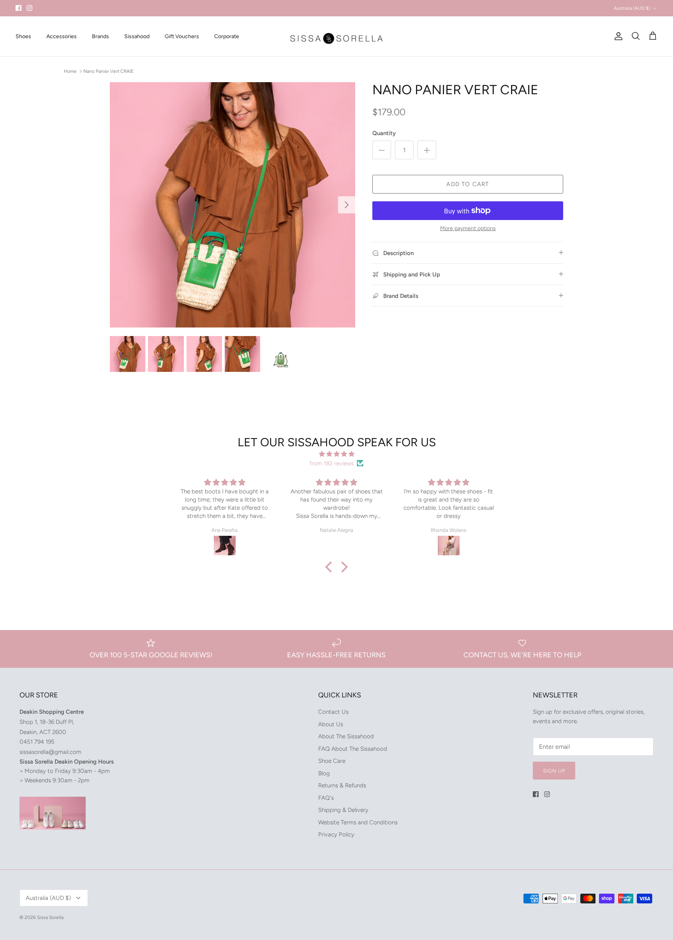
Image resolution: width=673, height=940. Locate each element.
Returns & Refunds (342, 785)
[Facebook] (18, 8)
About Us (330, 724)
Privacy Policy (336, 834)
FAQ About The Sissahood (352, 748)
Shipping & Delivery (343, 809)
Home (70, 71)
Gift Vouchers (182, 36)
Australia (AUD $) (632, 8)
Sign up (554, 771)
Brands (100, 36)
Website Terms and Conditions (358, 822)
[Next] (346, 204)
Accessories (61, 36)
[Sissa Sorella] (336, 36)
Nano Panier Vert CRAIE (108, 71)
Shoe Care (331, 760)
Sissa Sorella (50, 917)
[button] (330, 567)
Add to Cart (467, 184)
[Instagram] (29, 8)
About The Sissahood (346, 736)
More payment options (468, 228)
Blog (324, 773)
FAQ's (326, 797)
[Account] (617, 36)
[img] (336, 454)
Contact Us (333, 711)
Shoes (23, 36)
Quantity (384, 133)
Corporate (226, 36)
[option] (232, 204)
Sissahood (137, 36)
